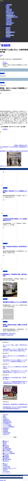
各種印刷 (8, 30)
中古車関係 (10, 14)
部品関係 (9, 21)
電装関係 (9, 20)
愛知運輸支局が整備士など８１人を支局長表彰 (15, 302)
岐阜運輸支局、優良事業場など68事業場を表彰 (15, 404)
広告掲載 (8, 29)
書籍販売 (8, 33)
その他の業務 (6, 466)
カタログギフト (10, 35)
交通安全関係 (10, 23)
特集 (8, 8)
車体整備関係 (10, 12)
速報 (8, 6)
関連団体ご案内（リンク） (10, 39)
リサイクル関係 (11, 15)
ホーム (6, 463)
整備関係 (9, 11)
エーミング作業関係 (12, 17)
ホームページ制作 (10, 32)
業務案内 (5, 26)
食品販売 (8, 36)
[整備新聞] (5, 45)
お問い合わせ (6, 41)
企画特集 (9, 9)
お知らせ (9, 5)
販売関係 (9, 18)
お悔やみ (9, 24)
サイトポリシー (7, 472)
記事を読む (6, 3)
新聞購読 (8, 27)
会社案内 (5, 38)
